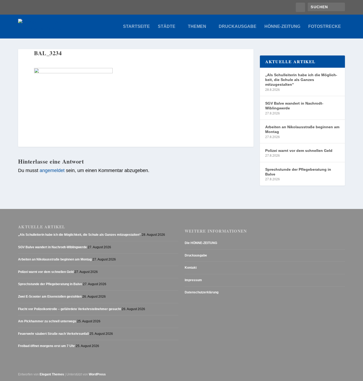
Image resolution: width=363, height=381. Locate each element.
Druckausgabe (237, 26)
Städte (166, 26)
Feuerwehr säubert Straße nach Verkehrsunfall (53, 334)
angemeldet (52, 170)
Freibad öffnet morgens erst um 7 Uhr (46, 346)
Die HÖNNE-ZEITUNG (201, 243)
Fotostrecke (324, 26)
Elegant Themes (52, 374)
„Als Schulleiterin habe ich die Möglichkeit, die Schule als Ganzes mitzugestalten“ (301, 80)
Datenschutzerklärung (201, 292)
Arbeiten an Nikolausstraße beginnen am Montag (302, 129)
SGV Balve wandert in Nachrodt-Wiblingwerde (294, 105)
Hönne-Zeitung (282, 26)
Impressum (193, 280)
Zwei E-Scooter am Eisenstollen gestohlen (50, 296)
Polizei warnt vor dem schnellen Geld (298, 150)
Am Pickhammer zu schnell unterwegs (47, 321)
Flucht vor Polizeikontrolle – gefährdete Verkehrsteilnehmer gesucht (69, 309)
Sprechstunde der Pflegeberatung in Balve (298, 171)
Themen (197, 26)
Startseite (136, 26)
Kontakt (191, 267)
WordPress (97, 374)
